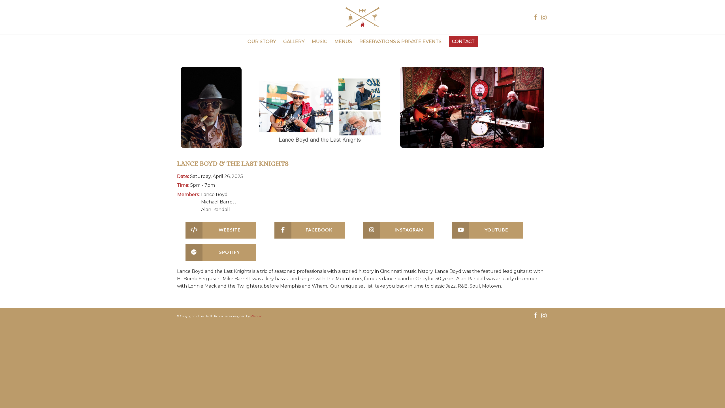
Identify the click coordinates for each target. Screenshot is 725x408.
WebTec (256, 316)
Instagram (409, 230)
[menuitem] (262, 42)
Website (229, 230)
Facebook (319, 230)
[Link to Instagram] (544, 17)
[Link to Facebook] (535, 17)
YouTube (496, 230)
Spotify (229, 252)
